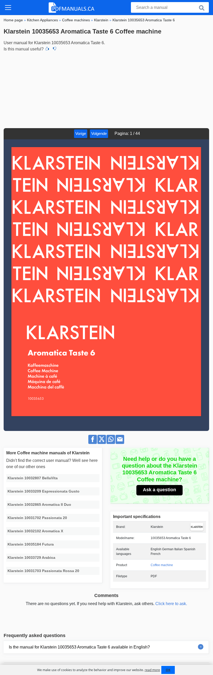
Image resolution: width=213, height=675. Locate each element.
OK (168, 670)
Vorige (80, 133)
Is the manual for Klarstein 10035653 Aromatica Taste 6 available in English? (79, 647)
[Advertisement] (106, 89)
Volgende (99, 133)
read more (152, 670)
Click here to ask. (171, 603)
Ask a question (159, 489)
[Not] (54, 49)
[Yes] (47, 49)
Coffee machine (162, 565)
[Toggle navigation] (8, 7)
